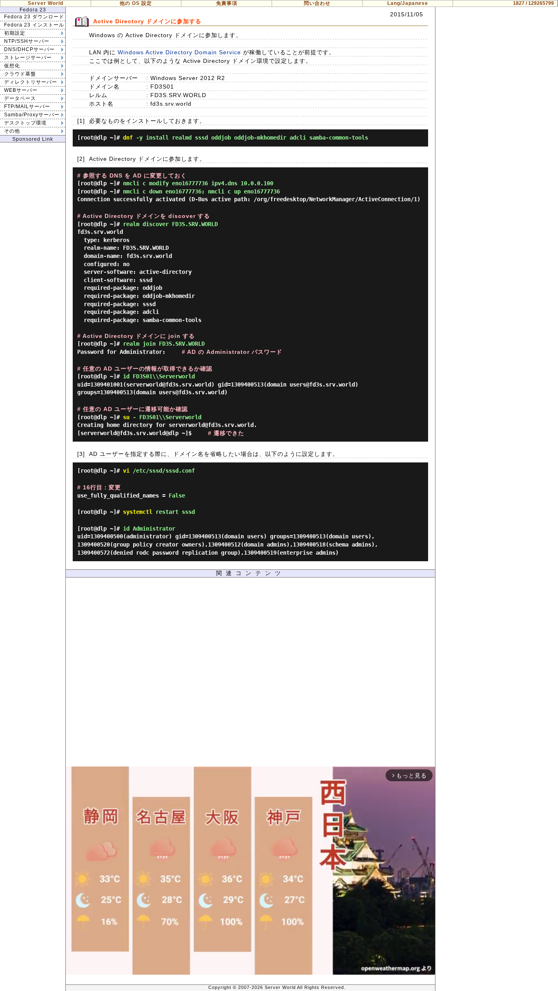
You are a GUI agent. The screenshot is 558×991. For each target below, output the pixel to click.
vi (126, 470)
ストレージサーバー (28, 57)
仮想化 (12, 65)
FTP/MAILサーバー (27, 106)
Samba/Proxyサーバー (32, 114)
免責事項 (226, 3)
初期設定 (14, 33)
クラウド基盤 (20, 73)
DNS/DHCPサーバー (29, 49)
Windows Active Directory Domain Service (179, 52)
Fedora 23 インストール (34, 24)
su (126, 417)
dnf (128, 137)
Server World (45, 3)
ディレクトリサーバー (30, 82)
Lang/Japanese (407, 3)
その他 (12, 131)
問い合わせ (317, 3)
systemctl (137, 512)
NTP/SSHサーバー (26, 41)
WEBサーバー (21, 90)
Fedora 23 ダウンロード (34, 16)
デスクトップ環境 (25, 122)
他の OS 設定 (136, 3)
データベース (20, 98)
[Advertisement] (250, 674)
